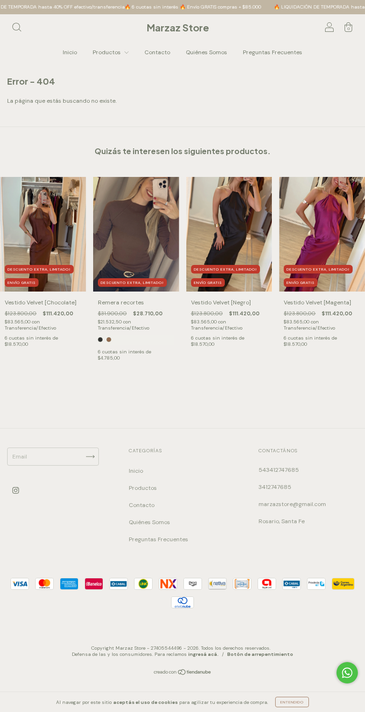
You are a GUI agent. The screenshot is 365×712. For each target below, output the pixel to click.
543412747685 (279, 470)
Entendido (292, 702)
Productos (107, 52)
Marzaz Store (178, 27)
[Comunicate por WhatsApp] (347, 672)
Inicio (70, 52)
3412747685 (275, 487)
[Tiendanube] (182, 673)
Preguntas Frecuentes (272, 52)
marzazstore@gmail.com (292, 504)
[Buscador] (16, 28)
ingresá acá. (203, 654)
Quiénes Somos (206, 52)
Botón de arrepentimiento (260, 654)
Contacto (157, 52)
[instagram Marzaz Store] (15, 490)
